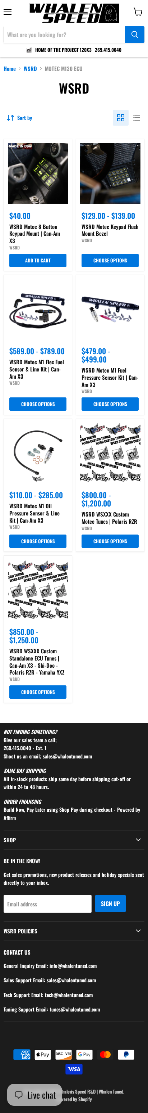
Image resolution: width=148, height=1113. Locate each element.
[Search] (134, 34)
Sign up (110, 903)
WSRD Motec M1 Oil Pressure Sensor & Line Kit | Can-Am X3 (34, 513)
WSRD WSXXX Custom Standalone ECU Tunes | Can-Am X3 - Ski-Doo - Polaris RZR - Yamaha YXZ (36, 661)
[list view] (136, 118)
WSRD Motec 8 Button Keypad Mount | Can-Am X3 (34, 233)
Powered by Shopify (74, 1099)
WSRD (30, 69)
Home (10, 69)
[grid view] (121, 118)
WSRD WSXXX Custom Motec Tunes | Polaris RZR (109, 517)
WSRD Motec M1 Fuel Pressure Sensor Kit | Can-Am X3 (110, 377)
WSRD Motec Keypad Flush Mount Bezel (110, 230)
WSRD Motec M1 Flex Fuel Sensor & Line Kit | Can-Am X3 (36, 369)
